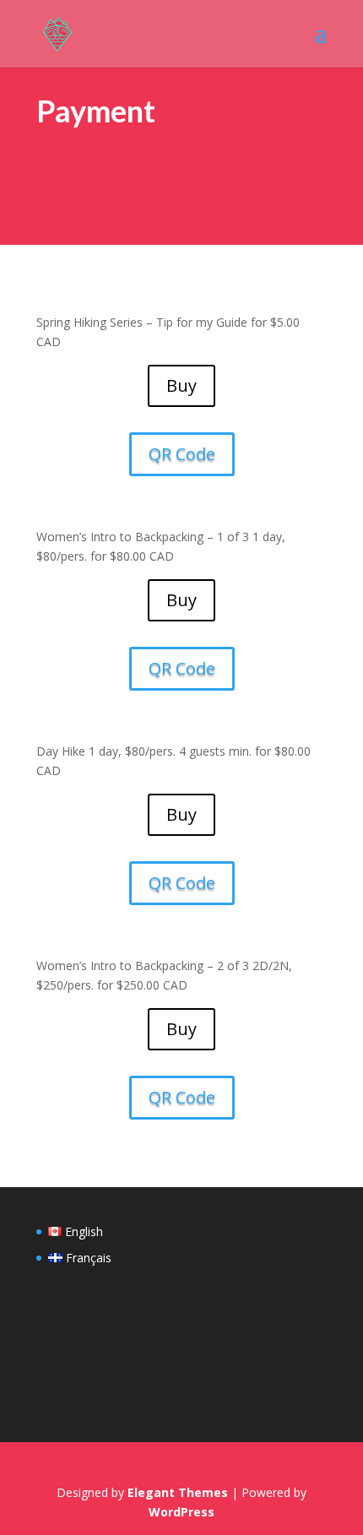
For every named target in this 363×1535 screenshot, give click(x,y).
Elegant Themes (177, 1492)
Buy (181, 385)
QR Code (182, 453)
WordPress (181, 1512)
